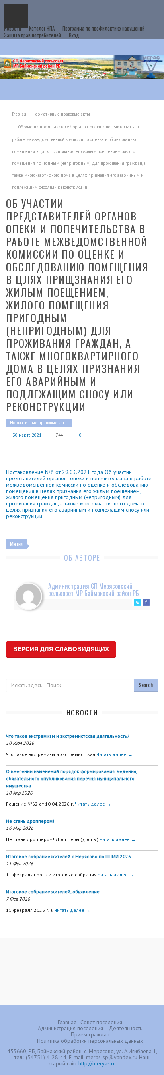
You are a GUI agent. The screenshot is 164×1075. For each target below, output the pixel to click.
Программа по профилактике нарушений (103, 28)
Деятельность (125, 1028)
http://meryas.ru (97, 1063)
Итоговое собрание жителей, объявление (53, 892)
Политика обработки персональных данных (90, 1040)
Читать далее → (114, 754)
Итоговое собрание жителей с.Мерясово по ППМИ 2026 (68, 856)
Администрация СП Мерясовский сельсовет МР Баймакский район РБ (93, 589)
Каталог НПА (42, 28)
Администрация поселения (70, 1028)
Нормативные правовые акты (61, 114)
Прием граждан (90, 1034)
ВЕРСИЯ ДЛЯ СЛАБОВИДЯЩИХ (61, 649)
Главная (19, 114)
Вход (74, 35)
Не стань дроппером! (30, 821)
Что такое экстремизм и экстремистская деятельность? (67, 736)
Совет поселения (101, 1022)
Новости (12, 28)
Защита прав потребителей (32, 35)
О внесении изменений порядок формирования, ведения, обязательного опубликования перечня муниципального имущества (71, 778)
